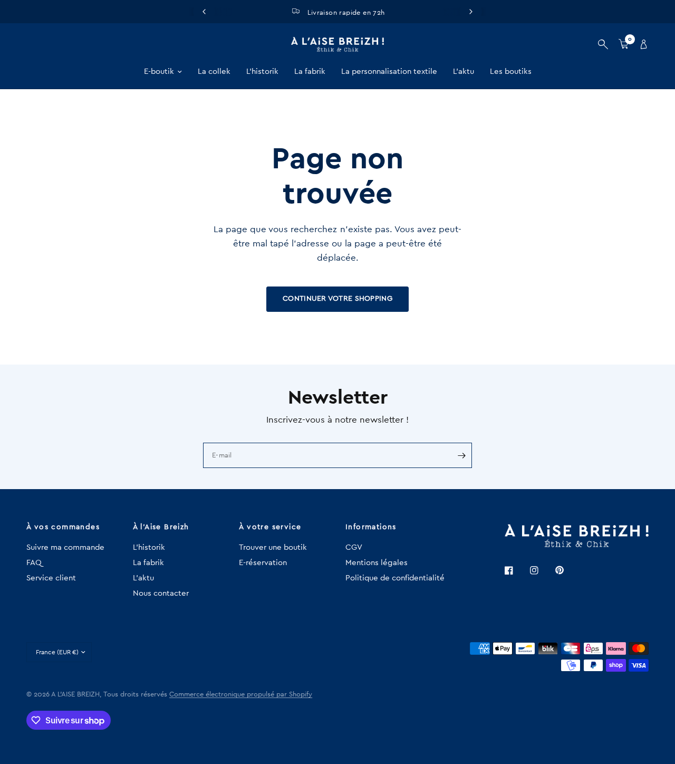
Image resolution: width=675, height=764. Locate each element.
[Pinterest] (566, 570)
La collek (214, 71)
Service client (51, 578)
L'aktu (463, 71)
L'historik (262, 71)
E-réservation (263, 563)
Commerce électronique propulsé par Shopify (240, 694)
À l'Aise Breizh (161, 527)
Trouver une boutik (273, 547)
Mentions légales (376, 563)
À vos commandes (63, 527)
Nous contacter (161, 593)
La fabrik (309, 71)
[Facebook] (516, 570)
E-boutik (159, 71)
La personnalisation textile (389, 71)
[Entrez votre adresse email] (461, 455)
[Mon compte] (641, 44)
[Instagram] (541, 570)
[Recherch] (603, 44)
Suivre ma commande (65, 547)
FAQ (34, 563)
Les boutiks (511, 71)
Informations (371, 527)
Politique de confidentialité (395, 578)
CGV (353, 547)
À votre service (270, 527)
